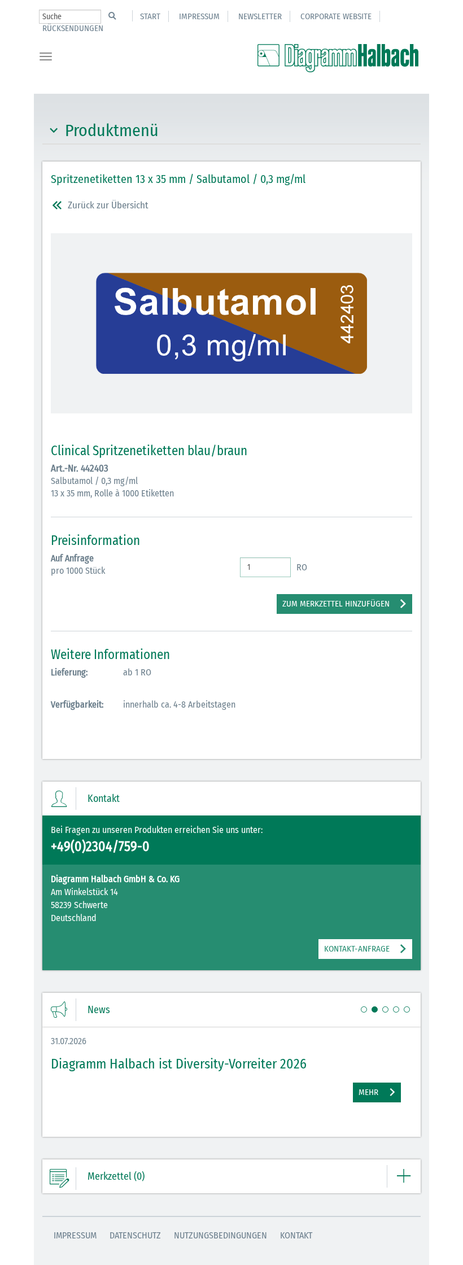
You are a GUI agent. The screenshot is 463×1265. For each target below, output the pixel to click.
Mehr (368, 1092)
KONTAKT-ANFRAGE (357, 949)
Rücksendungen (72, 28)
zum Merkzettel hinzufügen (336, 604)
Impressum (199, 16)
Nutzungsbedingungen (220, 1235)
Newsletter (260, 16)
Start (150, 16)
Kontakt (296, 1235)
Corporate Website (336, 16)
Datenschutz (135, 1235)
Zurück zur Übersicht (108, 205)
